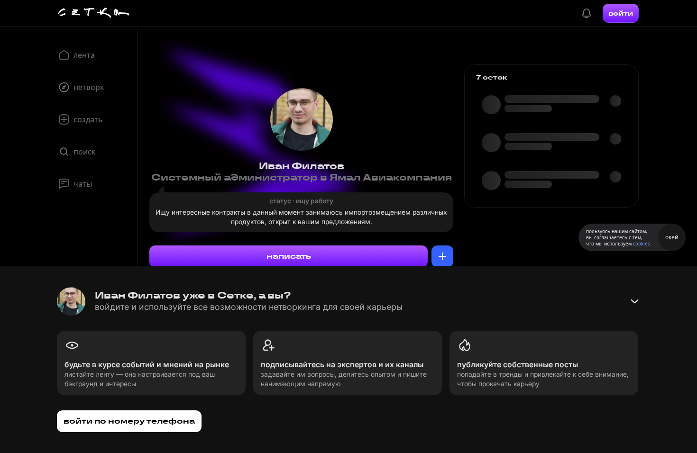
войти (620, 13)
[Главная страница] (93, 13)
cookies (641, 243)
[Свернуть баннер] (634, 301)
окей (672, 237)
